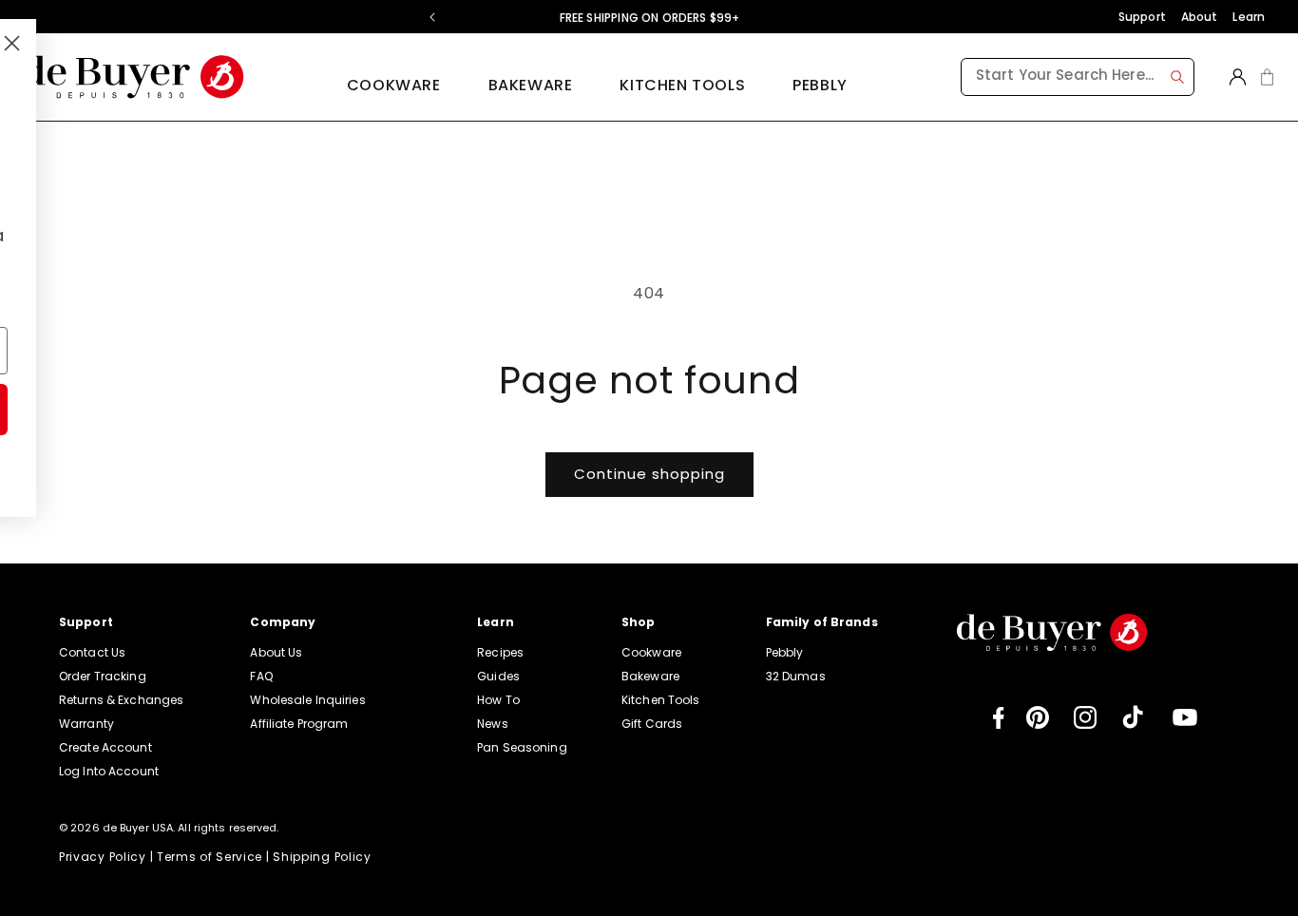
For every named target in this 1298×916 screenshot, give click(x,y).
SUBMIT (266, 409)
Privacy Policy (102, 857)
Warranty (86, 724)
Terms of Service (209, 857)
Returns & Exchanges (121, 700)
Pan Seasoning (522, 747)
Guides (498, 676)
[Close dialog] (428, 43)
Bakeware (650, 676)
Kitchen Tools (660, 700)
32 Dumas (796, 676)
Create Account (105, 747)
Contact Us (92, 652)
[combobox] (1077, 77)
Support (1142, 17)
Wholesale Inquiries (307, 700)
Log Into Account (109, 771)
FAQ (261, 676)
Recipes (500, 652)
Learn (1248, 17)
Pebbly (820, 85)
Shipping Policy (322, 857)
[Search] (1177, 77)
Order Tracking (102, 676)
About (1199, 17)
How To (498, 700)
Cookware (651, 652)
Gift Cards (651, 724)
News (492, 724)
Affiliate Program (299, 724)
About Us (276, 652)
